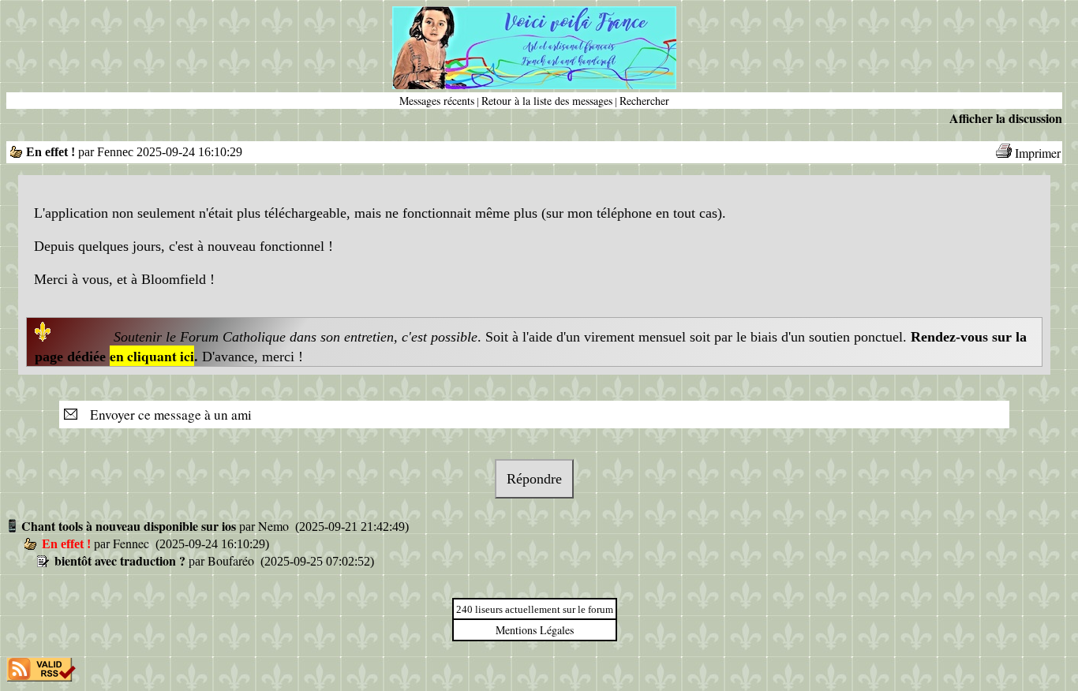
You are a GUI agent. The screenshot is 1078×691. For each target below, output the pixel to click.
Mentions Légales (535, 629)
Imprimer (1038, 152)
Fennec (132, 543)
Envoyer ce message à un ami (166, 414)
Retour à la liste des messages (546, 100)
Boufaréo (232, 560)
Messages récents (436, 100)
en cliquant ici (152, 356)
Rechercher (644, 100)
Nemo (275, 525)
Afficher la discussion (1005, 118)
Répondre (534, 479)
